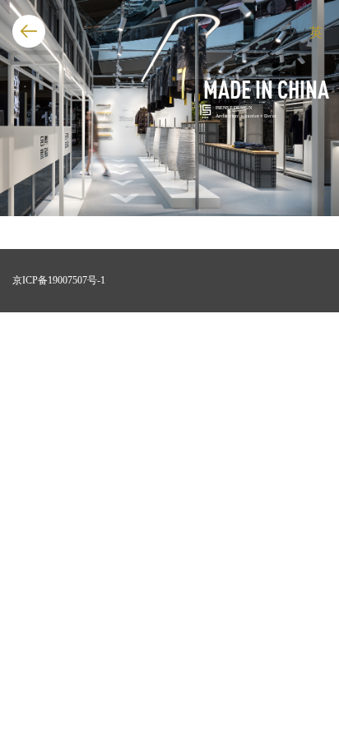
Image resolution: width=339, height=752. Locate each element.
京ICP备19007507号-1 (58, 280)
